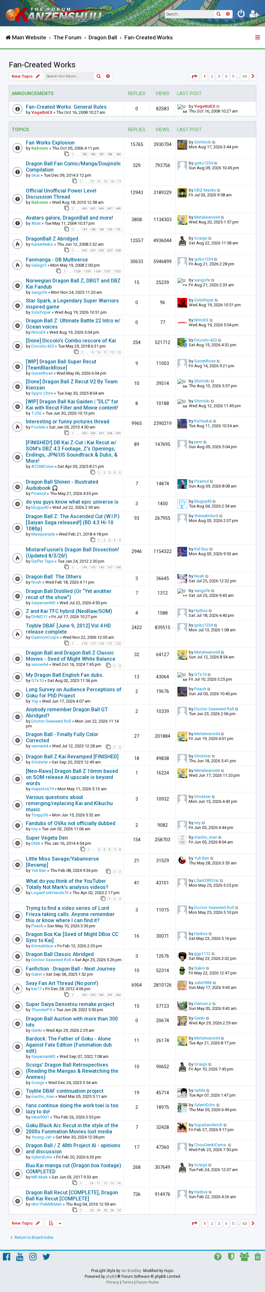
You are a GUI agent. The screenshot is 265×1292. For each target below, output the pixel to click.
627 (109, 250)
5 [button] (233, 76)
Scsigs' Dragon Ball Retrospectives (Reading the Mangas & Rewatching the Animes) (72, 1071)
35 (105, 1210)
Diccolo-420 (42, 346)
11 (105, 352)
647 (109, 208)
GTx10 (37, 680)
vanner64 (39, 664)
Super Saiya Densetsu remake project (70, 1004)
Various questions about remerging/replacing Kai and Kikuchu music (69, 803)
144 (84, 567)
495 (84, 433)
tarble (199, 1090)
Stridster (39, 762)
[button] (194, 77)
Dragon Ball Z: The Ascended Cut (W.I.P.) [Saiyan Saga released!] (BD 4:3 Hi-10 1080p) (73, 522)
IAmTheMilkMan (46, 1204)
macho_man (205, 837)
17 (119, 181)
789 (118, 154)
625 (92, 250)
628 (118, 250)
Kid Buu (201, 549)
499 (118, 433)
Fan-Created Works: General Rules (66, 107)
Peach (200, 688)
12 (112, 352)
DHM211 (39, 616)
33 (91, 1210)
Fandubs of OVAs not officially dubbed (70, 823)
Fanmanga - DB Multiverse (57, 260)
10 (98, 352)
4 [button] (226, 76)
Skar (35, 175)
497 (101, 433)
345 (109, 995)
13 (91, 181)
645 (92, 208)
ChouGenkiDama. (210, 1144)
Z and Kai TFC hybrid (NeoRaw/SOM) (69, 611)
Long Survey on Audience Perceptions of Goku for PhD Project (74, 692)
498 (109, 433)
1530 (97, 271)
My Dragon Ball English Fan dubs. (65, 675)
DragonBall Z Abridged (52, 239)
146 (101, 567)
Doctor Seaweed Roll (51, 721)
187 (84, 229)
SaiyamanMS (43, 602)
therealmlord (206, 515)
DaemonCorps (45, 637)
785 (84, 154)
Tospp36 (39, 815)
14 (98, 181)
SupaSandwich (208, 1124)
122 (118, 643)
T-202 (36, 413)
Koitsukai (203, 421)
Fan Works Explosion (50, 143)
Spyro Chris (42, 393)
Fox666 (38, 427)
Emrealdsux (42, 945)
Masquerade (43, 534)
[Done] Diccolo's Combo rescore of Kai (71, 341)
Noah (36, 582)
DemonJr (202, 1003)
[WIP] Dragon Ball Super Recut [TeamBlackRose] (61, 365)
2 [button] (212, 76)
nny (34, 828)
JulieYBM (203, 982)
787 (101, 154)
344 (101, 995)
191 (118, 229)
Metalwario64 (207, 217)
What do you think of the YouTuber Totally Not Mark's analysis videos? (67, 884)
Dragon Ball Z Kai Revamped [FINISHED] (72, 757)
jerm (198, 441)
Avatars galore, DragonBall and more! (69, 218)
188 (92, 229)
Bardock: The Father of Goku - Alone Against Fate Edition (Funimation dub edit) (69, 1045)
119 (92, 643)
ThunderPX (41, 1009)
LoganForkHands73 (50, 892)
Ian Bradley (131, 1270)
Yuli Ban (38, 870)
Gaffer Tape (42, 561)
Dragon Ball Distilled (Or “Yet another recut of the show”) (68, 594)
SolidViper (41, 312)
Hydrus (200, 610)
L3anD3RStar (206, 880)
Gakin (36, 974)
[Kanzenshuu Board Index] (58, 13)
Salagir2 (39, 265)
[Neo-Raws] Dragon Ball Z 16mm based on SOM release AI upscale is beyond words (72, 777)
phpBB (111, 1276)
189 (101, 229)
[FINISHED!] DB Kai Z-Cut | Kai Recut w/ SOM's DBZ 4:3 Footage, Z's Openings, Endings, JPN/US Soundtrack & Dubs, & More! (72, 451)
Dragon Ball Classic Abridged (60, 954)
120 (101, 643)
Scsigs (200, 238)
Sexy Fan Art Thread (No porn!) (62, 983)
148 (118, 567)
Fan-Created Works (42, 64)
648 (118, 208)
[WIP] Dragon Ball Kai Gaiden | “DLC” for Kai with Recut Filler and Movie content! (72, 405)
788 (109, 154)
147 (109, 567)
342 (84, 995)
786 (92, 154)
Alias (36, 223)
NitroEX (38, 332)
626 (101, 250)
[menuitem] (241, 15)
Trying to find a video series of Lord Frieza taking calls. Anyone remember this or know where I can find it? (70, 914)
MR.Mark (39, 1177)
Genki (36, 1030)
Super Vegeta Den (47, 838)
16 (112, 181)
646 (101, 208)
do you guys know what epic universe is (72, 502)
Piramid (38, 493)
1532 (117, 271)
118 (84, 643)
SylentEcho (204, 1104)
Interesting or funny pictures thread (67, 422)
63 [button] (244, 76)
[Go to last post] (218, 106)
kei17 (36, 988)
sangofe (39, 292)
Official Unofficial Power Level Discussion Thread (61, 194)
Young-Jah (41, 1137)
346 (118, 995)
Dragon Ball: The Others (53, 577)
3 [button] (219, 76)
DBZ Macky (205, 190)
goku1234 (203, 163)
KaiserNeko (42, 244)
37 (119, 1210)
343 (92, 995)
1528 (77, 271)
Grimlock (202, 142)
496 (92, 433)
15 (105, 181)
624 (84, 250)
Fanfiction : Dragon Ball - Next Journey (70, 969)
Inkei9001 (40, 1117)
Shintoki (202, 381)
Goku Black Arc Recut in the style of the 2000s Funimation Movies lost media (72, 1128)
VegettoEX (41, 112)
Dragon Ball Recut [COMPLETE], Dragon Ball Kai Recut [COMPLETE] (72, 1195)
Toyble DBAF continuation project (64, 1091)
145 (92, 567)
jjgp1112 (202, 953)
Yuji (34, 701)
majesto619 (42, 788)
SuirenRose (42, 373)
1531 (107, 271)
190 (109, 229)
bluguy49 (39, 507)
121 (109, 643)
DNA (35, 843)
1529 (87, 271)
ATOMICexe (42, 466)
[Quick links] (258, 38)
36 (112, 1210)
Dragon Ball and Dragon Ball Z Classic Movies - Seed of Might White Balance (70, 656)
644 (84, 208)
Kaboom (39, 148)
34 (98, 1210)
